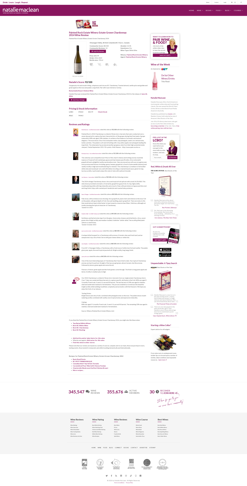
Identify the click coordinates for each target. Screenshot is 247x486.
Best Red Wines (162, 425)
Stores (115, 431)
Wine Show (139, 427)
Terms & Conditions (119, 482)
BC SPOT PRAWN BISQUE (82, 361)
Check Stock (102, 112)
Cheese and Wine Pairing (98, 429)
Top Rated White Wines (82, 323)
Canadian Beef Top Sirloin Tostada (86, 363)
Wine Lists (73, 434)
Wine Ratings (73, 425)
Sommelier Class (140, 436)
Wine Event (139, 425)
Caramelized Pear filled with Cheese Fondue (89, 366)
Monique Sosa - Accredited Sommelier (91, 153)
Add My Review (98, 51)
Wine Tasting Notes (75, 431)
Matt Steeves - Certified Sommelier (91, 129)
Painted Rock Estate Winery (137, 55)
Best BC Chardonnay (80, 328)
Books (208, 10)
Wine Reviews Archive (76, 436)
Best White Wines (162, 427)
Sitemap (152, 447)
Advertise (143, 447)
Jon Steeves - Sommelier (88, 177)
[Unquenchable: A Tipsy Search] (165, 282)
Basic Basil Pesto (79, 359)
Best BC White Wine (80, 325)
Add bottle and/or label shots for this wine (89, 338)
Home (191, 10)
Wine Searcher (74, 427)
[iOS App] (165, 249)
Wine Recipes (95, 436)
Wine (199, 10)
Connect (118, 447)
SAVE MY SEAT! (165, 55)
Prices (115, 427)
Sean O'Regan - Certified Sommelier (91, 194)
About (207, 2)
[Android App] (165, 254)
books (170, 114)
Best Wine (116, 425)
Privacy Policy (129, 482)
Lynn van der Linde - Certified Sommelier (92, 231)
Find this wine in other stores (84, 342)
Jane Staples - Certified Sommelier (90, 243)
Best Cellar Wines (162, 436)
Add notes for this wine (95, 340)
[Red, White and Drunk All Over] (165, 187)
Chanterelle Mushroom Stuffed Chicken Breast (90, 368)
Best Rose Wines (162, 429)
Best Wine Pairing (96, 425)
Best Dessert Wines (163, 434)
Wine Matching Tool (97, 427)
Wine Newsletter (74, 429)
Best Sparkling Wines (163, 431)
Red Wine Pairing (96, 431)
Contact (216, 2)
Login (225, 2)
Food (218, 10)
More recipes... (78, 370)
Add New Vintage (78, 100)
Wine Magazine (140, 431)
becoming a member (157, 126)
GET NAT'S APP (160, 240)
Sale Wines (117, 436)
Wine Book (139, 429)
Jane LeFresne (85, 256)
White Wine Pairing (97, 434)
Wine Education (140, 434)
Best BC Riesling (79, 330)
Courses (237, 10)
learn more (162, 360)
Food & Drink (117, 434)
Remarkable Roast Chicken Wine (81, 91)
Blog (227, 10)
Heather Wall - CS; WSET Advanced (90, 213)
